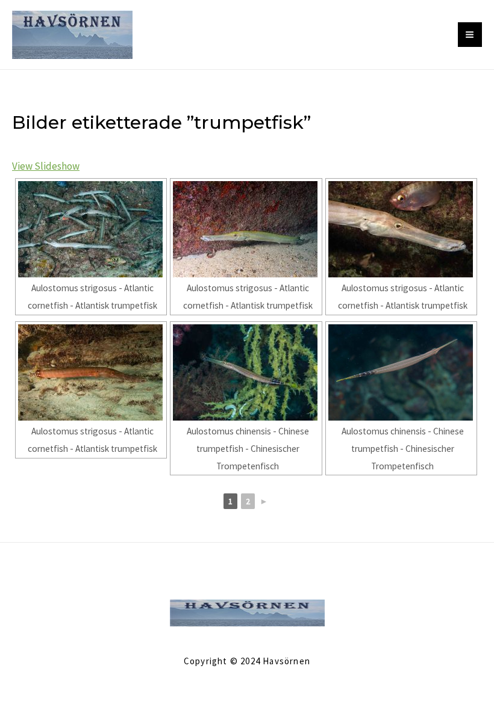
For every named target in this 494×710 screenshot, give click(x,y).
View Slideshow (46, 166)
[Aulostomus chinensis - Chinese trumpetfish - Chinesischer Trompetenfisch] (246, 372)
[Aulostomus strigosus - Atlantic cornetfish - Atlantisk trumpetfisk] (91, 229)
